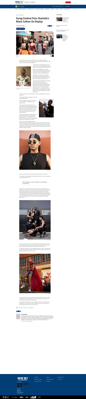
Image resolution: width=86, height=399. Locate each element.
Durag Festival (31, 307)
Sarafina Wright (21, 25)
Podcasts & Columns (39, 9)
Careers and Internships (37, 381)
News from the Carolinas (22, 307)
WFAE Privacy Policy (61, 377)
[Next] (53, 56)
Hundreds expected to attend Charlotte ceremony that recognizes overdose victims (66, 19)
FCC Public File (48, 381)
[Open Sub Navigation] (17, 9)
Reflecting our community (38, 379)
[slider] (20, 6)
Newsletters (67, 9)
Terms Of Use (60, 379)
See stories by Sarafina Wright (26, 321)
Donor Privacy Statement (49, 379)
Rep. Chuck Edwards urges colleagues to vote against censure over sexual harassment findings (66, 37)
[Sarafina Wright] (18, 316)
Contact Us (47, 377)
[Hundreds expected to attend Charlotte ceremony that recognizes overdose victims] (59, 19)
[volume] (19, 7)
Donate (68, 2)
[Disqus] (43, 339)
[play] (16, 6)
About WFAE (36, 377)
